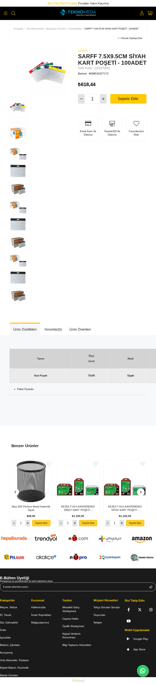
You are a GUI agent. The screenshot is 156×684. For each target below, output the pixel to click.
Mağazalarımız (40, 622)
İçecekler (5, 637)
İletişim (98, 622)
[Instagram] (151, 609)
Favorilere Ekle (49, 464)
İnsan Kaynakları (41, 614)
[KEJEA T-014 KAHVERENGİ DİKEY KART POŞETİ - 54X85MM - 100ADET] (78, 481)
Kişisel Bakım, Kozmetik (14, 667)
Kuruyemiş (6, 652)
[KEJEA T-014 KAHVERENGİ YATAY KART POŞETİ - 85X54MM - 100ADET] (124, 481)
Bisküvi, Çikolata (10, 644)
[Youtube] (128, 621)
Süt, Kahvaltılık (9, 622)
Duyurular (99, 614)
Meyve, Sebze (8, 607)
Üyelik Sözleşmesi (73, 626)
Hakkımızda (38, 607)
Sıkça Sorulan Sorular (107, 607)
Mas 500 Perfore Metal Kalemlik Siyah (31, 508)
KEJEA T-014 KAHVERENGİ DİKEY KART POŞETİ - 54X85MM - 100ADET (78, 508)
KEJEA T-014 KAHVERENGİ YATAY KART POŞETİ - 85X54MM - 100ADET (125, 508)
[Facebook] (128, 609)
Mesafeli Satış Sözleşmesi (70, 609)
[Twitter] (139, 609)
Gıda (3, 629)
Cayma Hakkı (70, 618)
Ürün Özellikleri (25, 329)
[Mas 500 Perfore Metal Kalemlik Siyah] (31, 481)
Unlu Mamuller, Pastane (14, 660)
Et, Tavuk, (6, 614)
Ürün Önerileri (80, 329)
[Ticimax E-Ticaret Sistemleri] (78, 681)
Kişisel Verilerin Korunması (71, 635)
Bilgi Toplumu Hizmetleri (76, 644)
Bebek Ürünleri (9, 675)
